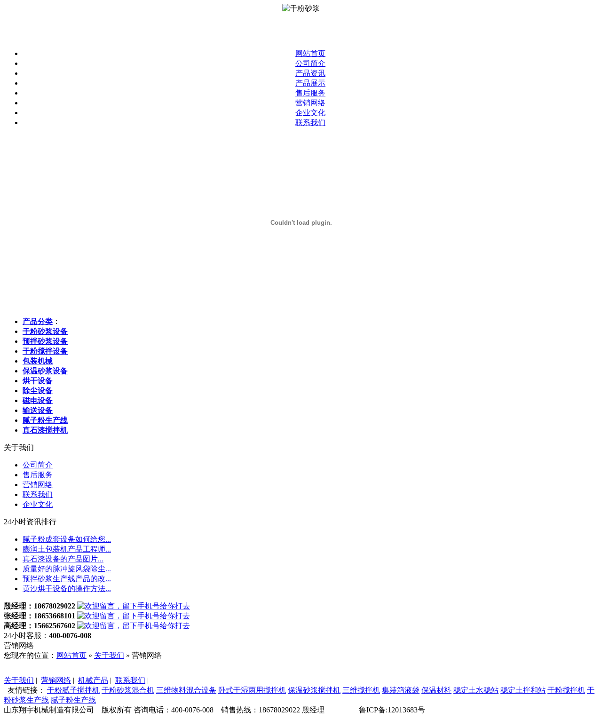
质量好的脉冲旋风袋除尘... (67, 569)
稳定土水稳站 (476, 690)
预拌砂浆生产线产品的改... (67, 579)
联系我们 (310, 122)
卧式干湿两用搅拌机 (252, 690)
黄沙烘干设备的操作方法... (67, 589)
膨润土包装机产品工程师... (67, 549)
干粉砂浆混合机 (128, 690)
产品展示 (310, 83)
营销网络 (310, 103)
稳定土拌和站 (523, 690)
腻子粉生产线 (73, 700)
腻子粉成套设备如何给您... (67, 539)
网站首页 (310, 53)
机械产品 (93, 680)
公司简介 (310, 63)
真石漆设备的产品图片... (63, 559)
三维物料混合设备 (186, 690)
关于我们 (109, 655)
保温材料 (436, 690)
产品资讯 (310, 73)
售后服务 (310, 93)
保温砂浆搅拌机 (314, 690)
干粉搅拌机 (566, 690)
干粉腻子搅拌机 (73, 690)
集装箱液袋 (401, 690)
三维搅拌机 (361, 690)
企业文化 (310, 113)
